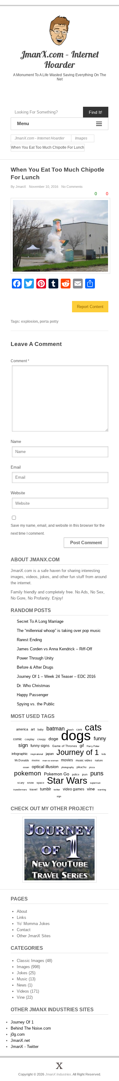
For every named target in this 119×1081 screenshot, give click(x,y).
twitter (57, 789)
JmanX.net (20, 1040)
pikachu (81, 767)
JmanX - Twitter (24, 1046)
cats (93, 727)
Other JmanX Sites (34, 936)
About (22, 911)
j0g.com (18, 1034)
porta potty (49, 321)
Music (22, 979)
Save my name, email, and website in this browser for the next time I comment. (58, 529)
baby (41, 729)
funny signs (40, 746)
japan (50, 754)
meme (36, 760)
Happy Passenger (32, 695)
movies (67, 760)
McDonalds (22, 760)
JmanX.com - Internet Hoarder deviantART (72, 92)
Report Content (90, 306)
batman (55, 729)
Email (16, 467)
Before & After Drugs (35, 667)
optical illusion (45, 766)
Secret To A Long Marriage (40, 621)
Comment (20, 361)
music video (84, 760)
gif (82, 745)
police (75, 774)
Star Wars (67, 780)
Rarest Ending (29, 639)
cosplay (29, 739)
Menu (23, 123)
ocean (26, 767)
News (22, 985)
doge (53, 738)
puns (96, 773)
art (33, 729)
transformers (20, 789)
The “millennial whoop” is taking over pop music (59, 630)
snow (30, 782)
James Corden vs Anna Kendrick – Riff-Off (54, 649)
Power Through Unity (35, 658)
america (22, 729)
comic (17, 739)
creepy (41, 739)
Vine (21, 997)
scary (20, 782)
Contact (24, 929)
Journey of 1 (77, 752)
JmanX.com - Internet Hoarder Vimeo (59, 92)
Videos (23, 991)
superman (95, 782)
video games (73, 789)
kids (104, 754)
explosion (29, 321)
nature (99, 760)
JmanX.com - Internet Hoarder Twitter (34, 92)
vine (91, 788)
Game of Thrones (64, 746)
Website (18, 493)
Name (16, 441)
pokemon (27, 773)
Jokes (22, 973)
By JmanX (18, 186)
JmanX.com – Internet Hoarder (59, 59)
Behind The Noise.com (31, 1028)
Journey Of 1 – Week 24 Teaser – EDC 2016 (56, 676)
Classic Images (30, 960)
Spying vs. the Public (36, 704)
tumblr (45, 789)
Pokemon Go (56, 773)
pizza (92, 767)
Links (21, 917)
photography (67, 767)
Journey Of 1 (22, 1022)
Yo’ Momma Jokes (33, 923)
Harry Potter (93, 746)
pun (85, 774)
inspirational (37, 754)
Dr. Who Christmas (33, 685)
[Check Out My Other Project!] (59, 849)
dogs (76, 735)
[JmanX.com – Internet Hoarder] (59, 1065)
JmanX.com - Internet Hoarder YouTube (46, 92)
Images (23, 966)
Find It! (95, 112)
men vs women (50, 760)
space (40, 782)
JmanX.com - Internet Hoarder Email (85, 92)
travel (33, 789)
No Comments (72, 186)
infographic (20, 754)
